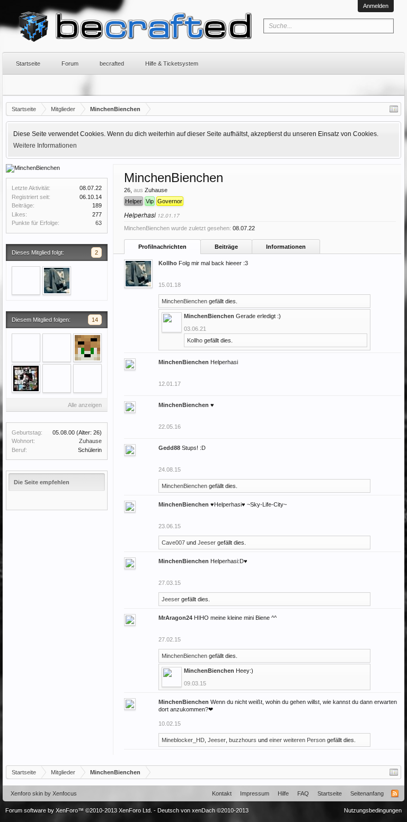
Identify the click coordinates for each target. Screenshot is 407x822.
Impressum (254, 793)
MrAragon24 (175, 618)
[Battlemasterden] (26, 378)
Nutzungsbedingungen (373, 810)
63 (98, 223)
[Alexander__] (87, 347)
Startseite (28, 63)
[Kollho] (56, 280)
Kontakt (222, 793)
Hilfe (283, 793)
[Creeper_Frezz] (26, 280)
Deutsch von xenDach (203, 810)
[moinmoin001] (26, 347)
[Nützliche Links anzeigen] (394, 109)
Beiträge (226, 246)
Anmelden (375, 6)
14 (95, 320)
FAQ (303, 793)
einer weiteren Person (297, 740)
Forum (69, 63)
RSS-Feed (395, 793)
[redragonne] (56, 347)
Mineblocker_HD (183, 740)
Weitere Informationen (45, 145)
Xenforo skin (27, 793)
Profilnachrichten (162, 246)
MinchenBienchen (184, 301)
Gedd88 (169, 448)
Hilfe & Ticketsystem (171, 63)
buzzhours (242, 740)
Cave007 (173, 542)
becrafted (112, 63)
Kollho (167, 263)
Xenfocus (64, 793)
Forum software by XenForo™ (78, 810)
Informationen (286, 246)
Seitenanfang (367, 793)
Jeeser (207, 542)
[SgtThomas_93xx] (87, 378)
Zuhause (90, 441)
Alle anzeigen (85, 405)
